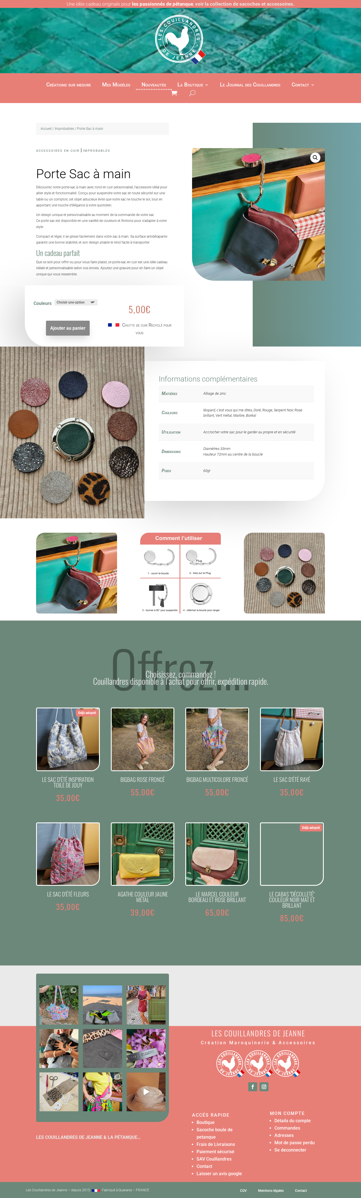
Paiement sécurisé (215, 1151)
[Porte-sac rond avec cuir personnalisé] (284, 612)
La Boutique (190, 85)
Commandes (287, 1128)
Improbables (64, 129)
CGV (243, 1191)
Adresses (284, 1135)
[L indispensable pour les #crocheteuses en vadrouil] (58, 1091)
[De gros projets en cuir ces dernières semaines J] (102, 1048)
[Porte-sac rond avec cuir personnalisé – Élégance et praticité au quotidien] (76, 612)
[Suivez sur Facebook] (252, 1086)
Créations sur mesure (68, 85)
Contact (300, 85)
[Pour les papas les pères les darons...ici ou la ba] (146, 1048)
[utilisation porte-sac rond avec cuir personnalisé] (180, 612)
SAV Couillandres (214, 1159)
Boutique (206, 1122)
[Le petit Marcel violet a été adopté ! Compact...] (146, 1004)
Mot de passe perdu (294, 1142)
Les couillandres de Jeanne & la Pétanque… (88, 1137)
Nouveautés (154, 85)
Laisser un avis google (219, 1173)
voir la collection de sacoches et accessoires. (244, 4)
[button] (315, 158)
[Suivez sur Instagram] (263, 1086)
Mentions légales (271, 1191)
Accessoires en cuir (58, 151)
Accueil (46, 129)
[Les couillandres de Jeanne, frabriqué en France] (96, 1190)
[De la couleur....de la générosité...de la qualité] (58, 1004)
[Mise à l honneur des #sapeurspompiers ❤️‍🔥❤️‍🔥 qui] (102, 1004)
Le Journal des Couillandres (250, 85)
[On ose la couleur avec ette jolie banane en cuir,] (102, 1091)
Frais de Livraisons (216, 1144)
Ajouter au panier (67, 328)
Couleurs (43, 303)
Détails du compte (292, 1120)
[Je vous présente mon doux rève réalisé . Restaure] (146, 1091)
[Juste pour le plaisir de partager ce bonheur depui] (58, 1048)
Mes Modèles (116, 85)
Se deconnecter (290, 1150)
